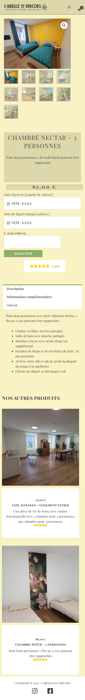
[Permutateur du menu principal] (69, 7)
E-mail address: (15, 233)
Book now (23, 253)
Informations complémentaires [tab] (29, 297)
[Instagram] (35, 691)
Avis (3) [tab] (12, 305)
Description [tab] (15, 289)
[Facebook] (50, 691)
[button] (64, 25)
